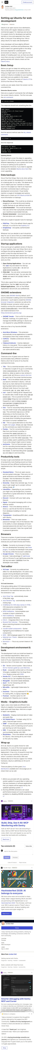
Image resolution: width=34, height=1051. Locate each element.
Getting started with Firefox (13, 959)
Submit (7, 857)
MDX (4, 635)
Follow (17, 928)
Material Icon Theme (10, 637)
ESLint (5, 620)
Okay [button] (4, 1048)
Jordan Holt (8, 6)
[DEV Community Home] (6, 2)
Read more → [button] (6, 913)
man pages (11, 425)
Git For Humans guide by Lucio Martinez (16, 668)
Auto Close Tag (8, 596)
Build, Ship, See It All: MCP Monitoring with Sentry (14, 824)
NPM (21, 674)
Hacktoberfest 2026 (8, 903)
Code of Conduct (12, 862)
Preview (15, 857)
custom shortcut (25, 375)
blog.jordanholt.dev (19, 9)
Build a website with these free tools (13, 966)
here (4, 674)
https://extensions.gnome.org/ (11, 313)
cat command (8, 97)
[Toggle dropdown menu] (31, 801)
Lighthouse (26, 556)
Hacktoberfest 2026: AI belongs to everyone (13, 892)
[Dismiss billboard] (32, 1014)
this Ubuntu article (23, 195)
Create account (27, 2)
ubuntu (11, 24)
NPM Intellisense (8, 611)
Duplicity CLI (25, 225)
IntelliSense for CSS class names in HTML (17, 605)
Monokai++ (7, 641)
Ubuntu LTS (27, 79)
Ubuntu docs (5, 61)
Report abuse (22, 862)
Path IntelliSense (8, 615)
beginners (5, 24)
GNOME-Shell (14, 295)
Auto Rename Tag (9, 600)
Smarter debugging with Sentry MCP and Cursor (15, 1000)
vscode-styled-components (12, 628)
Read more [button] (6, 839)
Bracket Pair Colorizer (10, 622)
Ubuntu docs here (22, 169)
